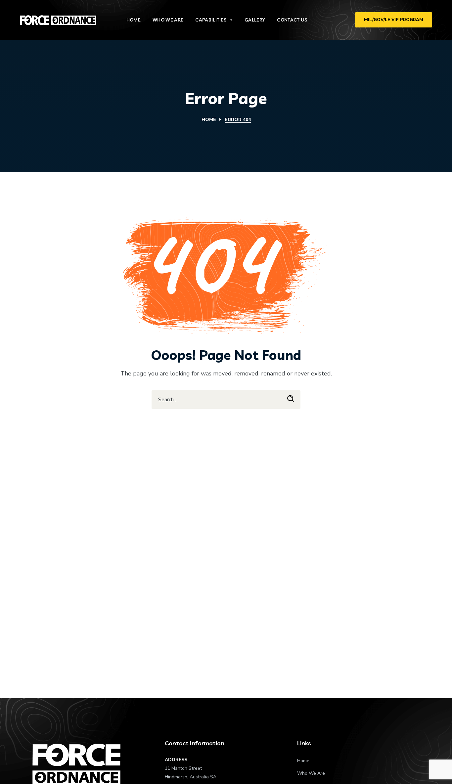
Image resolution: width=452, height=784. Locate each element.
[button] (393, 19)
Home (209, 119)
